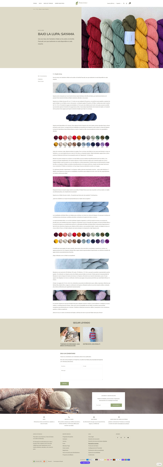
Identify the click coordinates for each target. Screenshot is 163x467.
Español (118, 3)
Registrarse (65, 450)
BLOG (40, 3)
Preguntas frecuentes (68, 436)
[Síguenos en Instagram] (121, 437)
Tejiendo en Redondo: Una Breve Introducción (70, 345)
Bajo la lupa (41, 30)
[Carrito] (129, 3)
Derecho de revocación (93, 439)
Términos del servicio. (68, 361)
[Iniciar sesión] (126, 3)
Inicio (34, 9)
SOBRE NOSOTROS (59, 3)
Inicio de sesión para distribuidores (71, 452)
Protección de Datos (93, 445)
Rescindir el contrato (93, 443)
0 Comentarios (43, 76)
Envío (64, 443)
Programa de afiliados (68, 454)
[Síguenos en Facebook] (117, 437)
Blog (37, 9)
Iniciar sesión (66, 448)
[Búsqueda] (123, 3)
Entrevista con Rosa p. (91, 344)
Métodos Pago (66, 445)
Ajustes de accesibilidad (94, 452)
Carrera (64, 441)
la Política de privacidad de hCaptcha (94, 359)
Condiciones (91, 454)
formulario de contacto (123, 423)
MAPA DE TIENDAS (48, 3)
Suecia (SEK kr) (110, 3)
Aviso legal (91, 436)
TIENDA (35, 3)
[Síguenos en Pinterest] (124, 437)
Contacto (65, 439)
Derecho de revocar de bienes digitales (97, 441)
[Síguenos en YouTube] (128, 437)
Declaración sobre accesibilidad (96, 450)
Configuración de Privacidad (95, 448)
